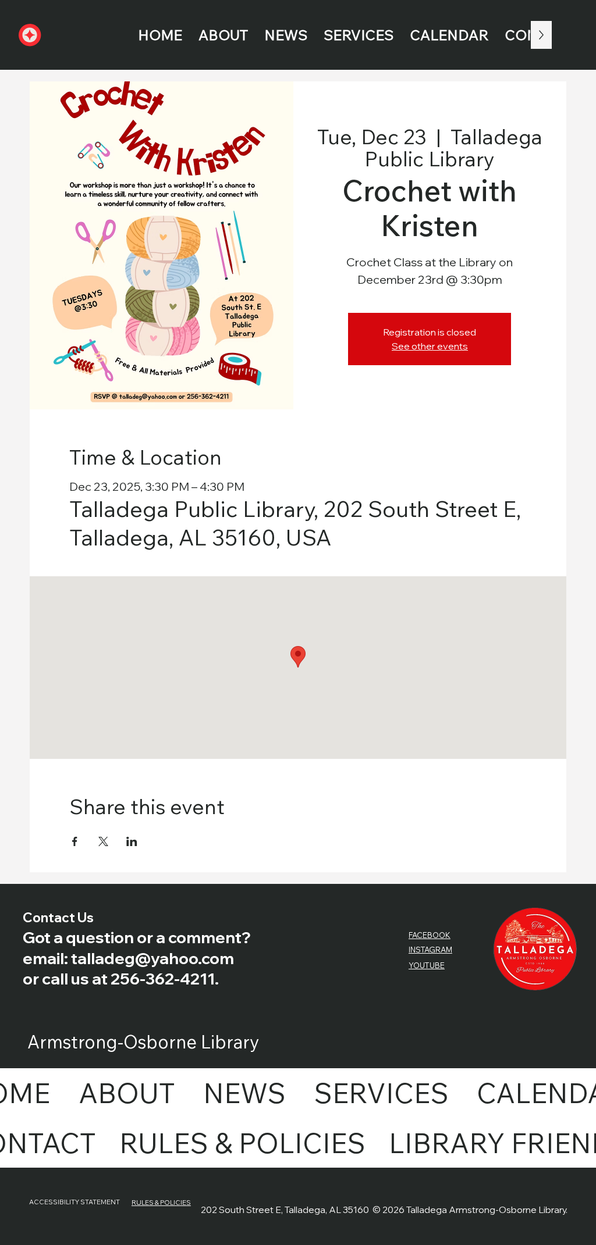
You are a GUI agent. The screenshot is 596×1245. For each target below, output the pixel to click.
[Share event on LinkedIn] (131, 841)
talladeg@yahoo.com (152, 958)
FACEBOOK (429, 935)
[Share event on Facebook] (74, 841)
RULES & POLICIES (161, 1202)
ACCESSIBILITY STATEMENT (74, 1202)
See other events (430, 346)
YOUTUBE (427, 965)
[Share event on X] (103, 841)
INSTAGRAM (430, 949)
